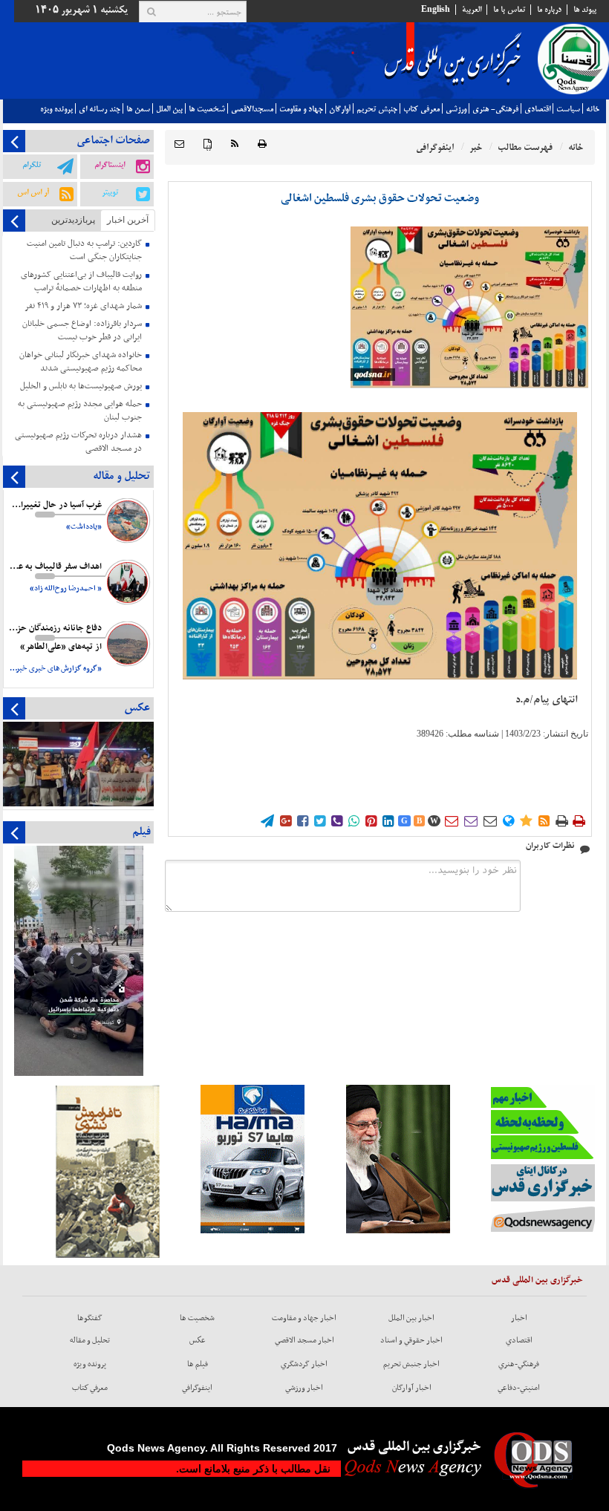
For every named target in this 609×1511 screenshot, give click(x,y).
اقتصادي (537, 109)
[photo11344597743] (469, 307)
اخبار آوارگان (411, 1387)
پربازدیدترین (73, 220)
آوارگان (340, 109)
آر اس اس (33, 192)
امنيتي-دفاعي (519, 1387)
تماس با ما (509, 9)
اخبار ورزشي (304, 1387)
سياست (568, 109)
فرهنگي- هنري (495, 109)
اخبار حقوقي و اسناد (411, 1340)
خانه (592, 109)
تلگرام (31, 165)
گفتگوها (89, 1318)
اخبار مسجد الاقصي (304, 1340)
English (435, 9)
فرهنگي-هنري (518, 1364)
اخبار (519, 1318)
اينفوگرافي (197, 1387)
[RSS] (234, 144)
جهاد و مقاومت (301, 109)
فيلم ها (197, 1364)
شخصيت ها (207, 109)
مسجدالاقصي (252, 109)
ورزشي (456, 109)
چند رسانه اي (99, 109)
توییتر (110, 192)
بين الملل (169, 109)
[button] (179, 144)
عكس (197, 1340)
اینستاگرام (109, 165)
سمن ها (138, 109)
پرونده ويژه (56, 109)
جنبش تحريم (376, 109)
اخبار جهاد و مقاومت (304, 1318)
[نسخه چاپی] (262, 144)
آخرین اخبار (128, 220)
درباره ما (549, 9)
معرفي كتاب (421, 109)
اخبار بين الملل (411, 1318)
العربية (471, 9)
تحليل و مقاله (90, 1340)
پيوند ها (584, 9)
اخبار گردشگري (304, 1364)
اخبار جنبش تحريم (411, 1364)
